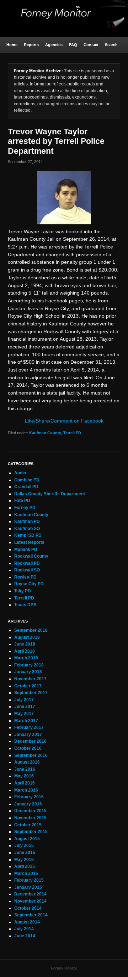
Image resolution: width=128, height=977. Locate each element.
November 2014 (30, 901)
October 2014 (28, 908)
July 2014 (24, 928)
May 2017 (24, 713)
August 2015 (27, 838)
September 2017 (31, 692)
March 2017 (26, 720)
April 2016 (24, 783)
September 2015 (31, 831)
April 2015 (24, 866)
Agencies (54, 45)
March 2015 (26, 873)
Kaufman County (45, 433)
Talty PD (22, 590)
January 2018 (28, 671)
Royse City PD (29, 583)
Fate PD (22, 500)
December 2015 (30, 810)
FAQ (73, 45)
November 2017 (30, 678)
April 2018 (24, 651)
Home (11, 45)
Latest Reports (29, 542)
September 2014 (31, 914)
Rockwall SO (27, 570)
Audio (20, 472)
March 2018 (26, 657)
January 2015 (28, 887)
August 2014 (27, 922)
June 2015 (24, 852)
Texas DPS (25, 604)
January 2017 (28, 734)
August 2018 (27, 637)
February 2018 (29, 665)
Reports (31, 45)
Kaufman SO (27, 528)
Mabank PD (25, 549)
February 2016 (29, 796)
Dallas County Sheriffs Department (49, 493)
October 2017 (28, 685)
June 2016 (24, 769)
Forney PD (25, 507)
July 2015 (24, 845)
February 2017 (29, 727)
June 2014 (24, 935)
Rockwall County (31, 556)
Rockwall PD (27, 563)
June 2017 (24, 706)
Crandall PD (26, 486)
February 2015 (29, 880)
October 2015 (28, 824)
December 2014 (30, 894)
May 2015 (24, 859)
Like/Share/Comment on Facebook (64, 421)
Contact (91, 45)
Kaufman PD (27, 521)
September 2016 (31, 755)
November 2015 (30, 817)
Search (111, 45)
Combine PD (26, 480)
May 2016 (24, 776)
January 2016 (28, 804)
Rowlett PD (25, 577)
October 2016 (28, 748)
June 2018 (24, 644)
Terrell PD (72, 433)
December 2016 (30, 741)
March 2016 (26, 790)
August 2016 (27, 762)
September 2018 (31, 630)
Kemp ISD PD (28, 535)
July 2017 (24, 699)
